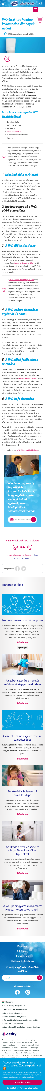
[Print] (7, 59)
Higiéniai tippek (22, 648)
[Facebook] (17, 568)
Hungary (9, 1002)
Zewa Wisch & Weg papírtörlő (21, 279)
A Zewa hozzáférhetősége (13, 1027)
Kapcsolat (22, 946)
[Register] (39, 977)
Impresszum (22, 956)
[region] (22, 1074)
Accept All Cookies (22, 1082)
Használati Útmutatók (22, 960)
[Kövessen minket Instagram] (27, 992)
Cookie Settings (33, 1027)
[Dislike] (29, 547)
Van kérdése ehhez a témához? (19, 555)
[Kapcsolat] (35, 9)
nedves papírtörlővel (27, 378)
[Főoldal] (14, 3)
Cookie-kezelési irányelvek (14, 1017)
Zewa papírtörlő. (14, 131)
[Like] (15, 547)
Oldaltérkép (18, 1023)
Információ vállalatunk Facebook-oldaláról (20, 1020)
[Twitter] (23, 568)
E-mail (7, 978)
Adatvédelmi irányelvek (12, 1013)
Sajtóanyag (22, 951)
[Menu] (3, 3)
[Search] (41, 3)
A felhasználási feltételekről (14, 1010)
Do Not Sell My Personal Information (22, 1088)
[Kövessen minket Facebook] (17, 992)
